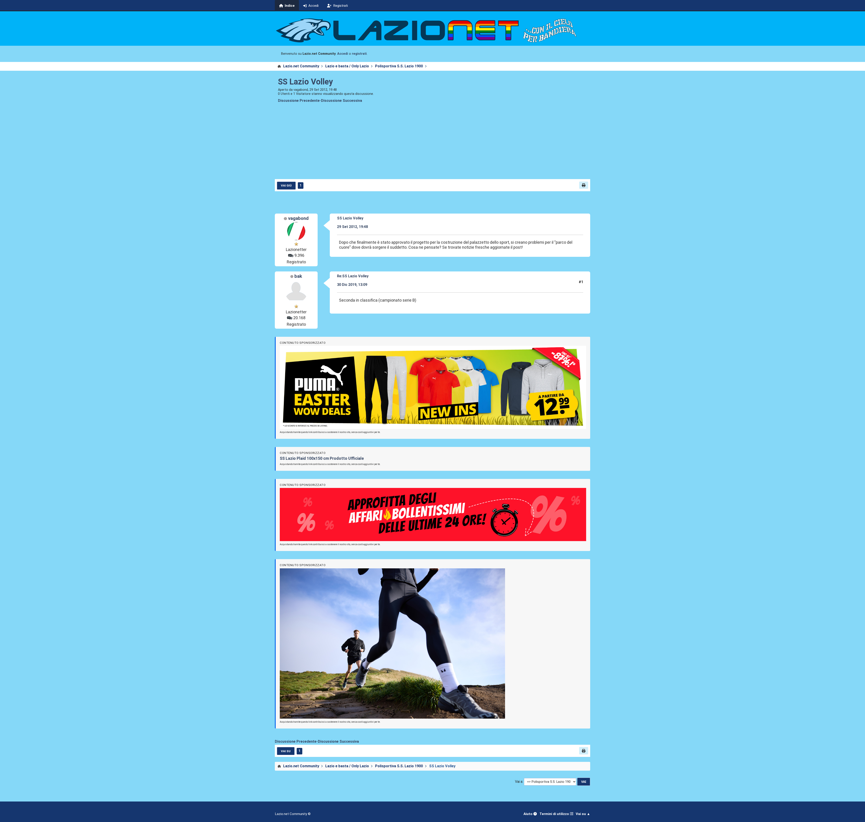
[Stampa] (583, 185)
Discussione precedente (299, 100)
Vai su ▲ (583, 814)
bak (298, 276)
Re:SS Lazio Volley (353, 276)
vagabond (298, 218)
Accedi (342, 54)
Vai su (286, 751)
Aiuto (528, 814)
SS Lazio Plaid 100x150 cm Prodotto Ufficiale (322, 458)
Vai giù (286, 185)
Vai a (518, 781)
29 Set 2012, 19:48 (352, 227)
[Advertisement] (432, 144)
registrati (359, 54)
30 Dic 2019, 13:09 (352, 284)
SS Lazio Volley (305, 82)
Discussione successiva (341, 100)
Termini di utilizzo (554, 814)
